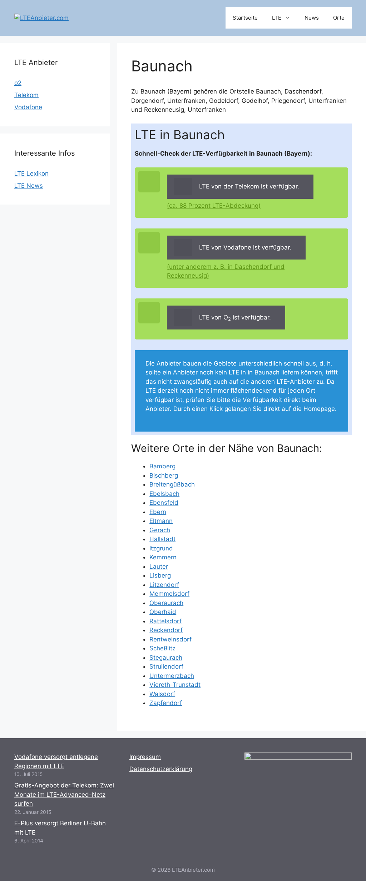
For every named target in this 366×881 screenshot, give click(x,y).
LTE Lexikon (31, 173)
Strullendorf (166, 666)
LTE (276, 17)
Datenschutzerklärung (160, 768)
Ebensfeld (163, 502)
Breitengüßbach (172, 484)
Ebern (157, 511)
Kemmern (163, 557)
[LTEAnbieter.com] (41, 17)
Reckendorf (166, 630)
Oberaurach (166, 602)
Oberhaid (162, 611)
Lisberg (160, 575)
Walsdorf (162, 694)
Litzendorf (164, 584)
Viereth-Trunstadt (175, 684)
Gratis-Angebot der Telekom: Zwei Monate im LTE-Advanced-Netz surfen (64, 794)
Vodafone (28, 107)
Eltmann (161, 520)
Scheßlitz (162, 648)
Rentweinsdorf (170, 639)
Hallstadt (162, 539)
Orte (339, 17)
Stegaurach (165, 657)
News (312, 17)
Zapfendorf (165, 702)
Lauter (158, 566)
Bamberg (162, 466)
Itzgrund (161, 548)
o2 (17, 82)
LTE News (28, 185)
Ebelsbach (164, 493)
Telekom (26, 95)
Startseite (245, 17)
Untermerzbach (171, 675)
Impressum (145, 756)
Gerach (159, 530)
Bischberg (163, 475)
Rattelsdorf (165, 621)
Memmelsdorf (169, 593)
